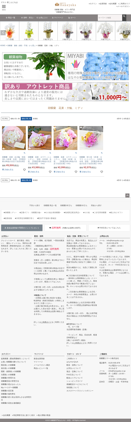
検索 (124, 16)
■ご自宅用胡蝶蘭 (99, 212)
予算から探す (34, 205)
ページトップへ (127, 195)
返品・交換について (75, 371)
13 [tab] (74, 43)
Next (127, 32)
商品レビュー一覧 (41, 368)
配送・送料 (38, 236)
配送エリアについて (75, 378)
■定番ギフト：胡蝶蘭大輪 (30, 212)
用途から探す (96, 205)
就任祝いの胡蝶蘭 (8, 368)
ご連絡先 (103, 354)
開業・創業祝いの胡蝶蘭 (11, 371)
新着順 (35, 119)
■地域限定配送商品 (71, 212)
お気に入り (43, 18)
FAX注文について (74, 375)
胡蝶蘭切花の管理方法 (10, 381)
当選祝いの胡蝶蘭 (8, 375)
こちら (20, 249)
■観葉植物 (8, 218)
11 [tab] (71, 43)
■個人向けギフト (116, 212)
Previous (3, 32)
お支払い (5, 236)
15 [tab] (78, 43)
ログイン (93, 4)
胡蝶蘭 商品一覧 (50, 205)
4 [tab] (58, 43)
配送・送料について (75, 365)
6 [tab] (62, 43)
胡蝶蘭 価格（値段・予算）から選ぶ (21, 45)
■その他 (86, 212)
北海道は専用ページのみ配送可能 (47, 255)
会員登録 (103, 4)
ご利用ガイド (124, 4)
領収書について (73, 387)
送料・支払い (28, 18)
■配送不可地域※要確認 (46, 218)
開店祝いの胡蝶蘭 (8, 365)
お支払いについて (74, 368)
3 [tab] (56, 43)
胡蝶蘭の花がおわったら (11, 384)
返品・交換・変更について (78, 236)
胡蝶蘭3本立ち (66, 205)
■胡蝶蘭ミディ (9, 212)
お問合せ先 (104, 236)
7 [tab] (63, 43)
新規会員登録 (39, 359)
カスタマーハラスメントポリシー (80, 391)
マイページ (58, 18)
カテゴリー (6, 354)
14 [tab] (76, 43)
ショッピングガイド (75, 381)
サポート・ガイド (74, 354)
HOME (2, 45)
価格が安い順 (15, 119)
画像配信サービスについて (77, 384)
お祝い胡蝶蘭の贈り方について (13, 362)
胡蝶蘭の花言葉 (7, 391)
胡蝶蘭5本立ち (81, 205)
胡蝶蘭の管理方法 (8, 378)
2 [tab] (55, 43)
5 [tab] (60, 43)
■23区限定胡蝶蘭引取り (24, 218)
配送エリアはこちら (53, 282)
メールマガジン (123, 6)
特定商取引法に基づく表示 (24, 415)
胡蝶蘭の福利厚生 (8, 394)
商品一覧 (11, 18)
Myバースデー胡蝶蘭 (9, 387)
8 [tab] (65, 43)
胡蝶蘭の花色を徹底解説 (11, 403)
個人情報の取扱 (44, 415)
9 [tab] (67, 43)
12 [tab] (72, 43)
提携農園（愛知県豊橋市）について (15, 359)
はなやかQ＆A (72, 362)
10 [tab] (69, 43)
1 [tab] (53, 43)
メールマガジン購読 (42, 365)
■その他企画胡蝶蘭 (52, 212)
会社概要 (113, 4)
